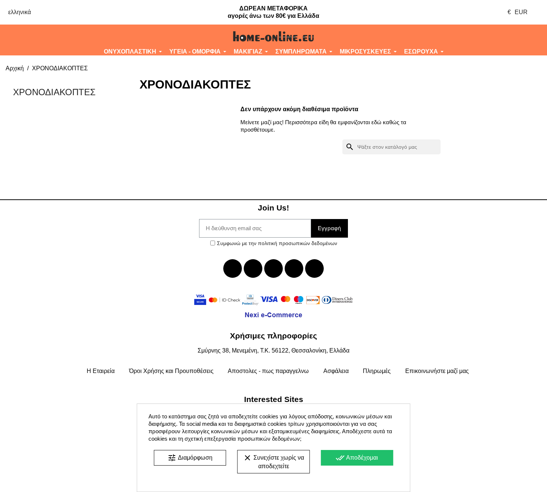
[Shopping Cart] (501, 36)
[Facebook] (232, 268)
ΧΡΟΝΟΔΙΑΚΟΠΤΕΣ (54, 92)
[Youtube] (273, 268)
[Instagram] (294, 268)
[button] (45, 36)
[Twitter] (253, 268)
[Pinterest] (314, 268)
